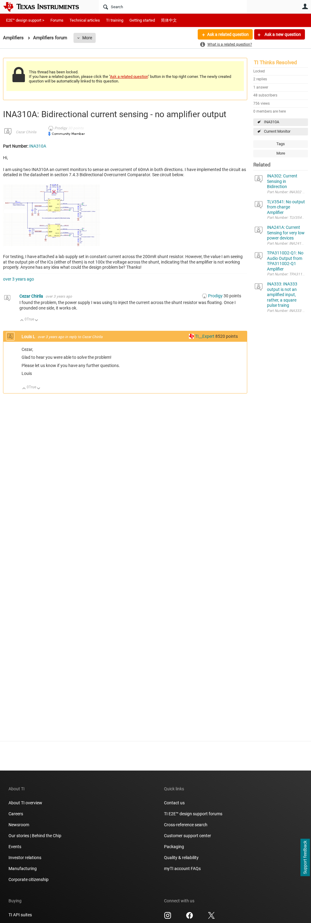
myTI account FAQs (182, 868)
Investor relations (25, 857)
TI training (114, 20)
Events (15, 846)
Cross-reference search (185, 824)
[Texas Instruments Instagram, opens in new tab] (167, 917)
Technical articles (85, 20)
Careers (16, 813)
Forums (56, 20)
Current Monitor (277, 131)
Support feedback (304, 857)
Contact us (174, 802)
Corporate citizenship (29, 879)
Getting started (142, 20)
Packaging (174, 846)
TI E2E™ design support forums (193, 813)
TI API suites (20, 914)
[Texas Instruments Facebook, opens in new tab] (189, 917)
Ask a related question (228, 34)
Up (22, 320)
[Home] (45, 7)
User (305, 6)
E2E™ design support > (25, 20)
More (87, 37)
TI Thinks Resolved (275, 62)
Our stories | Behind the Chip (35, 835)
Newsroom (19, 824)
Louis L (29, 336)
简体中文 (169, 20)
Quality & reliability (181, 857)
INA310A (271, 122)
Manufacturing (23, 868)
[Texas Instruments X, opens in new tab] (211, 917)
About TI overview (25, 802)
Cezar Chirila (26, 132)
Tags (280, 144)
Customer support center (187, 835)
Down (36, 320)
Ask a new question (282, 34)
